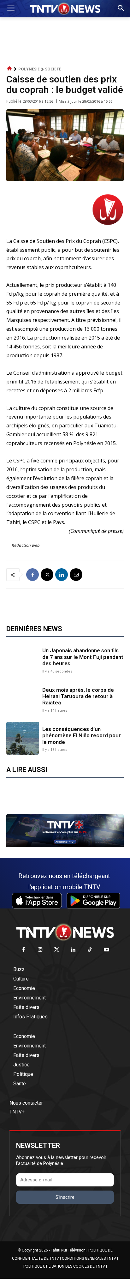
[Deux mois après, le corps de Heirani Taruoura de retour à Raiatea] (22, 699)
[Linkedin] (61, 574)
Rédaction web (26, 545)
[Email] (76, 574)
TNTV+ (17, 1112)
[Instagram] (40, 950)
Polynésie (29, 69)
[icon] (9, 69)
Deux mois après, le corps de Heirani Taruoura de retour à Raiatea (78, 696)
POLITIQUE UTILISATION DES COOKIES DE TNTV (64, 1266)
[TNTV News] (65, 932)
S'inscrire (65, 1197)
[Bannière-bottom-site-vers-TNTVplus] (65, 845)
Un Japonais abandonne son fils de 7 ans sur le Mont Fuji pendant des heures (82, 657)
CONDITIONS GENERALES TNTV (89, 1258)
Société (53, 69)
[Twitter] (57, 950)
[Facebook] (32, 574)
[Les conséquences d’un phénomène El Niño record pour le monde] (22, 738)
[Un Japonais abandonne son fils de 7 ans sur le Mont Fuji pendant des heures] (22, 659)
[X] (47, 574)
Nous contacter (26, 1103)
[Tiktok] (90, 950)
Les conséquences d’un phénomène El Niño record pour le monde (81, 735)
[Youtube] (106, 950)
